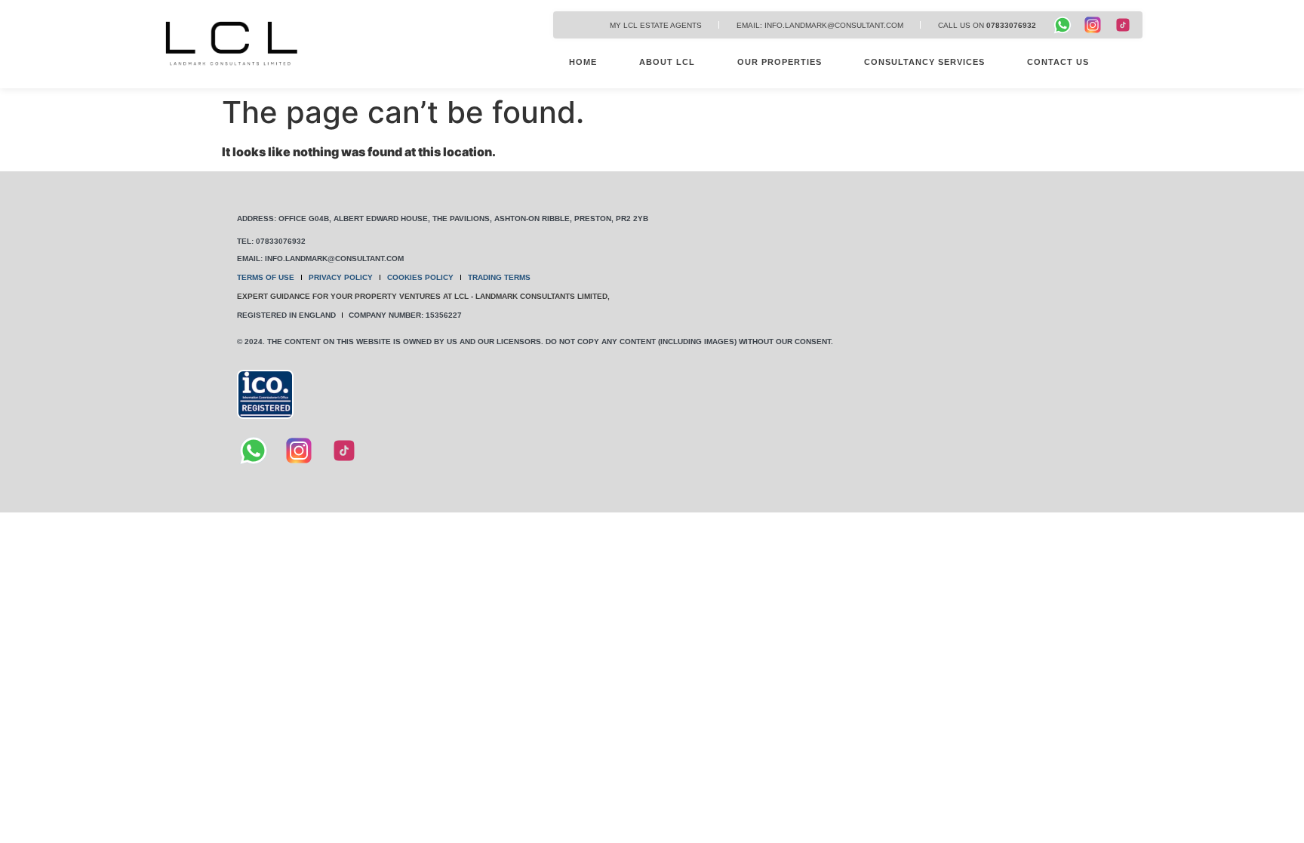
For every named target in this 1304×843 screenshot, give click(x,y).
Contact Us (1058, 61)
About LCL (667, 61)
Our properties (779, 61)
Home (583, 61)
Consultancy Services (924, 61)
